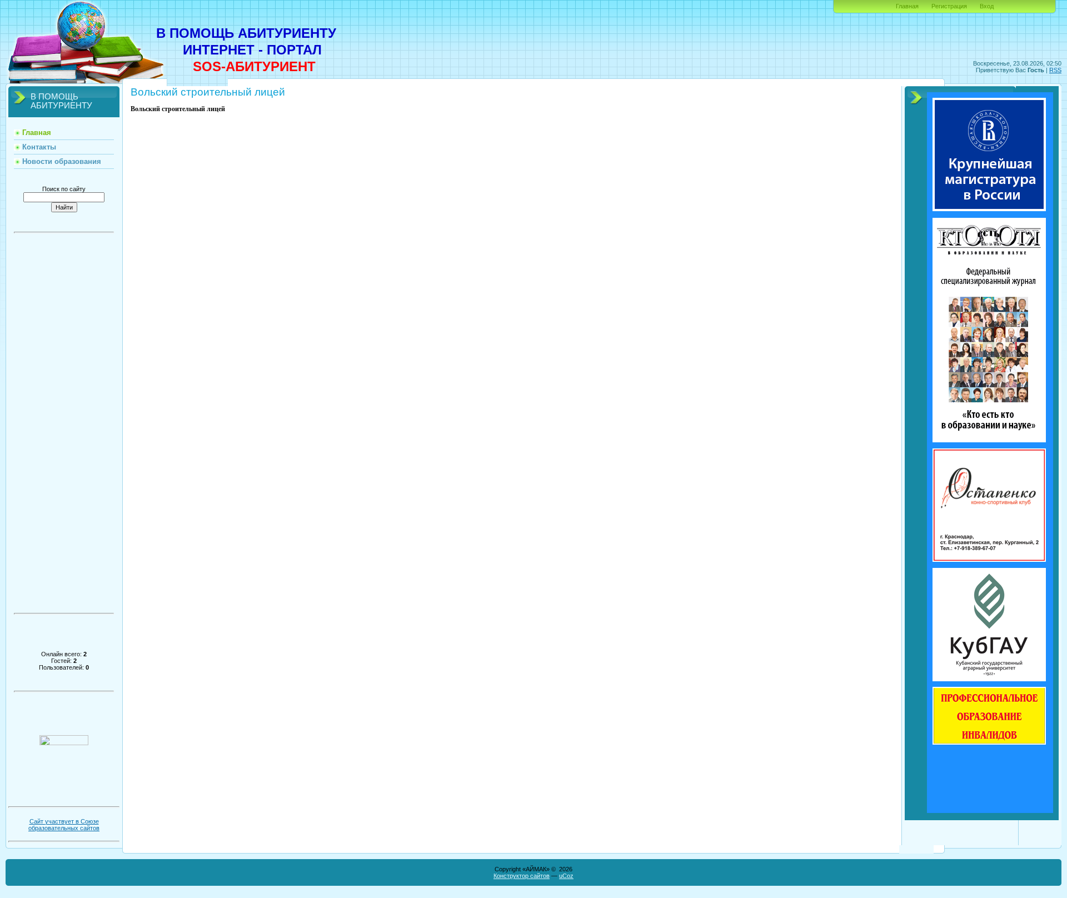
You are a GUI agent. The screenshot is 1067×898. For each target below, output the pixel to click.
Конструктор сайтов (521, 875)
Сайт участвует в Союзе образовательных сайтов (63, 824)
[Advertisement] (63, 426)
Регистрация (949, 6)
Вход (987, 6)
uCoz (566, 875)
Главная (907, 6)
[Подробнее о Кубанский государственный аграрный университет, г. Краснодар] (989, 679)
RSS (1055, 70)
